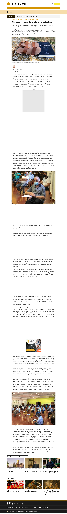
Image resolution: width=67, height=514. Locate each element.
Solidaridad (55, 8)
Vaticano (26, 8)
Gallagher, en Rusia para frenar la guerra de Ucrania (32, 0)
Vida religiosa (48, 8)
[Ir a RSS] (27, 504)
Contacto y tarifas (19, 507)
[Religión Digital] (16, 3)
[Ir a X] (10, 504)
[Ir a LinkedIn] (15, 504)
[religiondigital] (10, 511)
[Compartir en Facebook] (13, 71)
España (21, 8)
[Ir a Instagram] (12, 504)
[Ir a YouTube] (17, 504)
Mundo (36, 8)
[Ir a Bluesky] (20, 504)
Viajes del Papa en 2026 (19, 0)
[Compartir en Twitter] (15, 71)
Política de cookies (38, 507)
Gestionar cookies (34, 511)
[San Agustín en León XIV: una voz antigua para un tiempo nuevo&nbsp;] (33, 484)
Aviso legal (27, 507)
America (32, 8)
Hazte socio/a (57, 3)
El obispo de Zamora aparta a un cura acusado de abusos (26, 16)
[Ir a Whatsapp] (22, 504)
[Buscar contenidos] (52, 4)
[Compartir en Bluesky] (17, 71)
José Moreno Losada (20, 66)
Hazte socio (45, 507)
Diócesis (41, 8)
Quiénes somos (10, 507)
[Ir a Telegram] (25, 504)
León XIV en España (14, 8)
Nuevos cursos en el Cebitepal (47, 0)
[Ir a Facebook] (7, 504)
